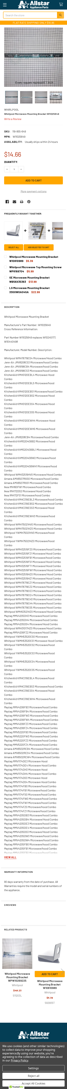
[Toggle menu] (4, 5)
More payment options (34, 191)
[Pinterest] (29, 202)
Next (62, 971)
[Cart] (62, 4)
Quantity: (11, 161)
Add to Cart (50, 974)
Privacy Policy (19, 1060)
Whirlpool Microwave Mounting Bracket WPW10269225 (17, 977)
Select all (13, 247)
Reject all (33, 1076)
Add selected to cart (38, 247)
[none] (33, 57)
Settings (33, 1068)
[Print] (22, 202)
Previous (4, 971)
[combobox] (33, 15)
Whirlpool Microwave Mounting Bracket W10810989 (50, 984)
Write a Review (12, 118)
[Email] (14, 202)
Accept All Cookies (33, 1083)
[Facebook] (7, 202)
